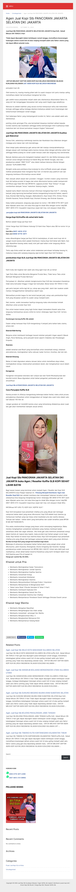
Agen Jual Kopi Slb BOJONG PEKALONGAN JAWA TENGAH (30, 713)
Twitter (31, 637)
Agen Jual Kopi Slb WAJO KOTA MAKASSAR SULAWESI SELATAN (33, 650)
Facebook (22, 637)
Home (8, 13)
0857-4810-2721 (20, 231)
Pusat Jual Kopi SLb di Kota (15, 865)
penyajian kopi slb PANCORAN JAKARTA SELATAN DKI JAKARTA (31, 212)
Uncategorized (16, 13)
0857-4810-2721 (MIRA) (17, 778)
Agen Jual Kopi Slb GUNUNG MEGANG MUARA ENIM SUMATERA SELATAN (37, 693)
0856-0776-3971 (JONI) (17, 774)
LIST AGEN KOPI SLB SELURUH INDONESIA (39, 83)
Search (8, 754)
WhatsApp (40, 637)
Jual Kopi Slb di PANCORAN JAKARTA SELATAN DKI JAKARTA (30, 385)
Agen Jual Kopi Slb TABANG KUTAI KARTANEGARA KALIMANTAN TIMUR (36, 733)
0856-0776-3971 (20, 234)
